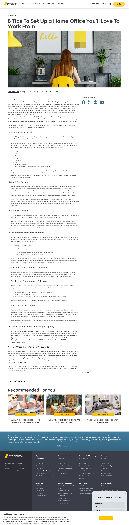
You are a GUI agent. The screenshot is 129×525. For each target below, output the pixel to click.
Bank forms (104, 468)
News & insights (9, 463)
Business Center (40, 473)
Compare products (106, 463)
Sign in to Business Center (65, 485)
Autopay (81, 478)
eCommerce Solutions (64, 500)
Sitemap (19, 471)
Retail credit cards (84, 466)
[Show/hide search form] (110, 4)
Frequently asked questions (65, 468)
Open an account (106, 461)
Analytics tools (62, 498)
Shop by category (41, 495)
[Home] (11, 3)
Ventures (19, 466)
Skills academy (21, 468)
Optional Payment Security (86, 473)
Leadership (20, 461)
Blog (59, 471)
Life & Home (13, 91)
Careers (7, 466)
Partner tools (61, 495)
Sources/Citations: (17, 381)
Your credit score (84, 471)
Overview (60, 488)
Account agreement (106, 473)
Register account (84, 463)
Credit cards (39, 461)
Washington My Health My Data (109, 490)
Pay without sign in (84, 461)
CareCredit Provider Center (43, 476)
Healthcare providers (85, 490)
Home (80, 485)
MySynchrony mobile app (65, 466)
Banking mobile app (63, 463)
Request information (63, 503)
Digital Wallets (62, 473)
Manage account (84, 458)
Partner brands (40, 490)
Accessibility (104, 485)
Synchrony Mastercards (42, 466)
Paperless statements (85, 468)
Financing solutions (63, 490)
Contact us (61, 458)
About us (7, 461)
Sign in (103, 458)
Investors (7, 468)
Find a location (40, 493)
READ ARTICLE (25, 414)
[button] (109, 503)
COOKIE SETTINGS (91, 518)
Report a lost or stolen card (86, 476)
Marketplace (39, 485)
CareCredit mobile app (85, 488)
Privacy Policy (51, 523)
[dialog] (109, 507)
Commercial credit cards (65, 493)
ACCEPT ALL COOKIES (106, 518)
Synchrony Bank (40, 463)
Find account (61, 461)
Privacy (103, 488)
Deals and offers (40, 488)
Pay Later (38, 468)
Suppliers (19, 463)
